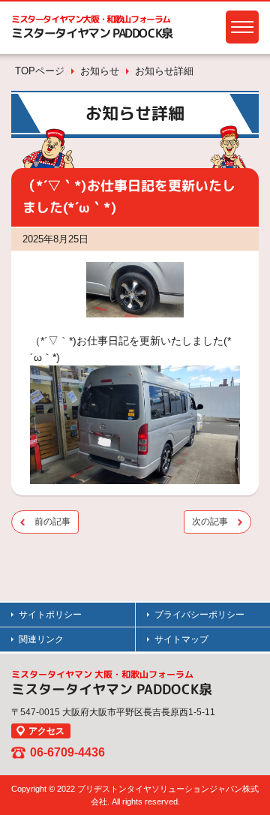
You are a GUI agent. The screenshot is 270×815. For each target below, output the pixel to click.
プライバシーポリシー (199, 614)
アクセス (46, 731)
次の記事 (210, 521)
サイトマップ (181, 639)
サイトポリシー (50, 614)
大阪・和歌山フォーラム (90, 19)
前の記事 (52, 521)
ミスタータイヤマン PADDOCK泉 (91, 33)
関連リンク (41, 639)
